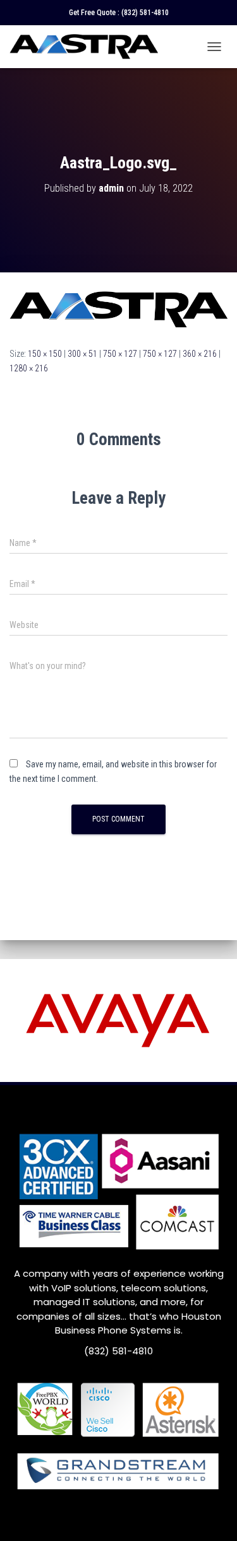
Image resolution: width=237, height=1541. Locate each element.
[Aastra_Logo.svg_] (118, 309)
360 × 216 (200, 354)
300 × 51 (82, 354)
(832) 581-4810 (145, 12)
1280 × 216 (28, 368)
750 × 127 (120, 354)
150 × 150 (45, 354)
